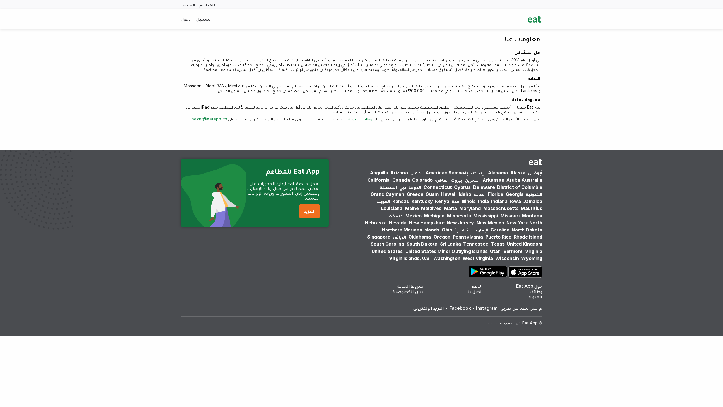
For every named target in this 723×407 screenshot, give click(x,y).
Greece (415, 194)
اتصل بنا (474, 291)
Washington (446, 258)
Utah (495, 251)
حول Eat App (529, 286)
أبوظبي (535, 173)
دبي (402, 187)
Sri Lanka (450, 244)
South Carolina (387, 244)
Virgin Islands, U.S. (410, 258)
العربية (189, 4)
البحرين (472, 180)
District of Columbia (519, 187)
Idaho (465, 194)
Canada (401, 180)
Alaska (518, 173)
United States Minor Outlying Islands (446, 251)
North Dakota (527, 230)
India (483, 201)
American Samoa (445, 173)
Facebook (460, 308)
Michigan (434, 215)
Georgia (515, 194)
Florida (495, 194)
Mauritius (531, 208)
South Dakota (421, 244)
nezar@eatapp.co (209, 118)
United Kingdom (524, 244)
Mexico (413, 215)
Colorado (422, 180)
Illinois (469, 201)
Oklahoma (419, 237)
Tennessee (475, 244)
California (378, 180)
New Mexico (490, 223)
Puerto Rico (498, 237)
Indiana (499, 201)
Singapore (378, 237)
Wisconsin (507, 258)
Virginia (533, 251)
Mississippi (485, 215)
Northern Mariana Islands (410, 230)
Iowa (515, 201)
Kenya (442, 201)
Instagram (487, 308)
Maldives (431, 208)
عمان (415, 173)
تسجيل (203, 19)
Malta (450, 208)
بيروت (456, 180)
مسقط (395, 215)
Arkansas (493, 180)
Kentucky (422, 201)
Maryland (470, 208)
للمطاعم (207, 4)
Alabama (498, 173)
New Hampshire (427, 223)
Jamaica (532, 201)
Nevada (397, 223)
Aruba (513, 180)
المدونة (535, 297)
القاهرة (442, 180)
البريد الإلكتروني (428, 308)
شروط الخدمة (410, 286)
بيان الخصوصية (408, 291)
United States (387, 251)
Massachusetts (501, 208)
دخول (186, 19)
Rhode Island (528, 237)
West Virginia (478, 258)
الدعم (477, 286)
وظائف (536, 291)
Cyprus (462, 187)
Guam (432, 194)
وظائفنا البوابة (359, 118)
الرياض (399, 237)
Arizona (399, 173)
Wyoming (531, 258)
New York (517, 223)
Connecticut (438, 187)
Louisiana (391, 208)
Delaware (484, 187)
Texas (498, 244)
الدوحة (414, 187)
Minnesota (459, 215)
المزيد (309, 211)
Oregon (442, 237)
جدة (456, 201)
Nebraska (376, 223)
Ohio (447, 230)
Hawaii (448, 194)
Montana (532, 215)
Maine (412, 208)
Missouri (510, 215)
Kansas (400, 201)
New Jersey (460, 223)
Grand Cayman (387, 194)
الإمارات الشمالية (471, 230)
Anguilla (379, 173)
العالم (480, 194)
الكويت (383, 201)
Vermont (513, 251)
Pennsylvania (468, 237)
